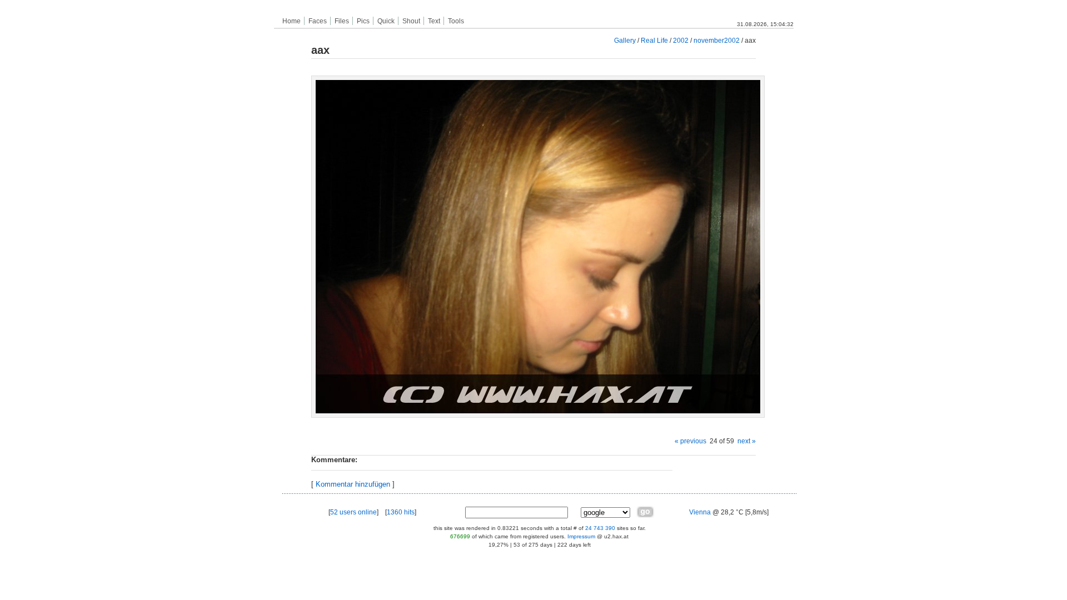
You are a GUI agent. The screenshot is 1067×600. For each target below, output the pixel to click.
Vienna (700, 512)
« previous (690, 440)
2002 (681, 40)
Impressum (581, 536)
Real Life (654, 40)
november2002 (717, 40)
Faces (317, 21)
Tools (456, 21)
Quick (386, 21)
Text (434, 21)
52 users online (353, 512)
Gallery (625, 40)
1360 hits (401, 512)
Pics (363, 21)
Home (291, 21)
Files (342, 21)
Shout (411, 21)
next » (746, 440)
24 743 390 (600, 528)
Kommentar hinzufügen (353, 484)
